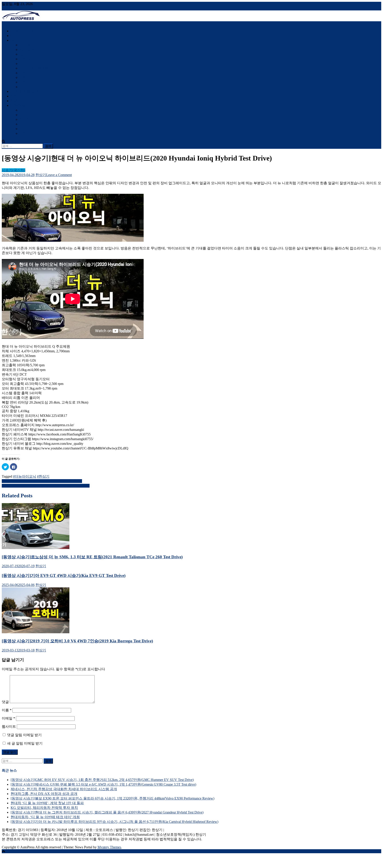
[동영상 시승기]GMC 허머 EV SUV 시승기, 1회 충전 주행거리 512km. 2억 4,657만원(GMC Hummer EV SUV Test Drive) (102, 780)
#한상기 (43, 476)
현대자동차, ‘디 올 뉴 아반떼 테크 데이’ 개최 (45, 817)
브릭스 (25, 73)
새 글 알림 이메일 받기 (25, 743)
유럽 (23, 110)
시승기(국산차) (22, 31)
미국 (23, 124)
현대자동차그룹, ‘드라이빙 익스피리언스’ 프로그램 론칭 (46, 486)
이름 (7, 710)
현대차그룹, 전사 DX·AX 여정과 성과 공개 (44, 794)
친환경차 (27, 59)
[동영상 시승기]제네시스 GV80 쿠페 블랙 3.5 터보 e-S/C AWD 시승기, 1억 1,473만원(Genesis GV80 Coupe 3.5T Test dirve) (103, 784)
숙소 (23, 129)
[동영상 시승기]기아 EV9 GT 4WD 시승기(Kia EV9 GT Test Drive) (63, 575)
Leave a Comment (59, 175)
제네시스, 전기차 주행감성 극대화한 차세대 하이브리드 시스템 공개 (64, 789)
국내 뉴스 (27, 45)
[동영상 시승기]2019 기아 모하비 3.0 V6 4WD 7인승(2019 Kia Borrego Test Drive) (77, 641)
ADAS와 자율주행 (34, 68)
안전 (23, 77)
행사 (14, 101)
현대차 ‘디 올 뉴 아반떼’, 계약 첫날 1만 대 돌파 (47, 803)
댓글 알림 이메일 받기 (24, 735)
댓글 (5, 702)
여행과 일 (18, 105)
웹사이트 (9, 726)
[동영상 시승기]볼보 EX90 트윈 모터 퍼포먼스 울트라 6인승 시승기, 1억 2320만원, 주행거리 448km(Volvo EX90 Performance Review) (112, 798)
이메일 (8, 718)
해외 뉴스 (27, 49)
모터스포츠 (28, 82)
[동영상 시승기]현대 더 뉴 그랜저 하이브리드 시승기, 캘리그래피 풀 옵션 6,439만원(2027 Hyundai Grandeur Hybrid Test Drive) (107, 812)
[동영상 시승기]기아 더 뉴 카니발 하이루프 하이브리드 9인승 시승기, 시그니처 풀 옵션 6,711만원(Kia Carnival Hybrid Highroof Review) (114, 822)
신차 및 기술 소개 (24, 91)
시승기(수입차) (22, 35)
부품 (23, 63)
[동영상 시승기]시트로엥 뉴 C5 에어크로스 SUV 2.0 (42, 481)
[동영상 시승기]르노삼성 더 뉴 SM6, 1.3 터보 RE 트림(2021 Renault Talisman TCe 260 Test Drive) (92, 557)
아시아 (25, 119)
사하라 (25, 133)
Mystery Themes (109, 847)
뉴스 (14, 40)
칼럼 (14, 96)
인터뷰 (25, 87)
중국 (23, 54)
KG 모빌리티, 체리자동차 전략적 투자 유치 (44, 808)
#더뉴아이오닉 (24, 476)
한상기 (40, 175)
